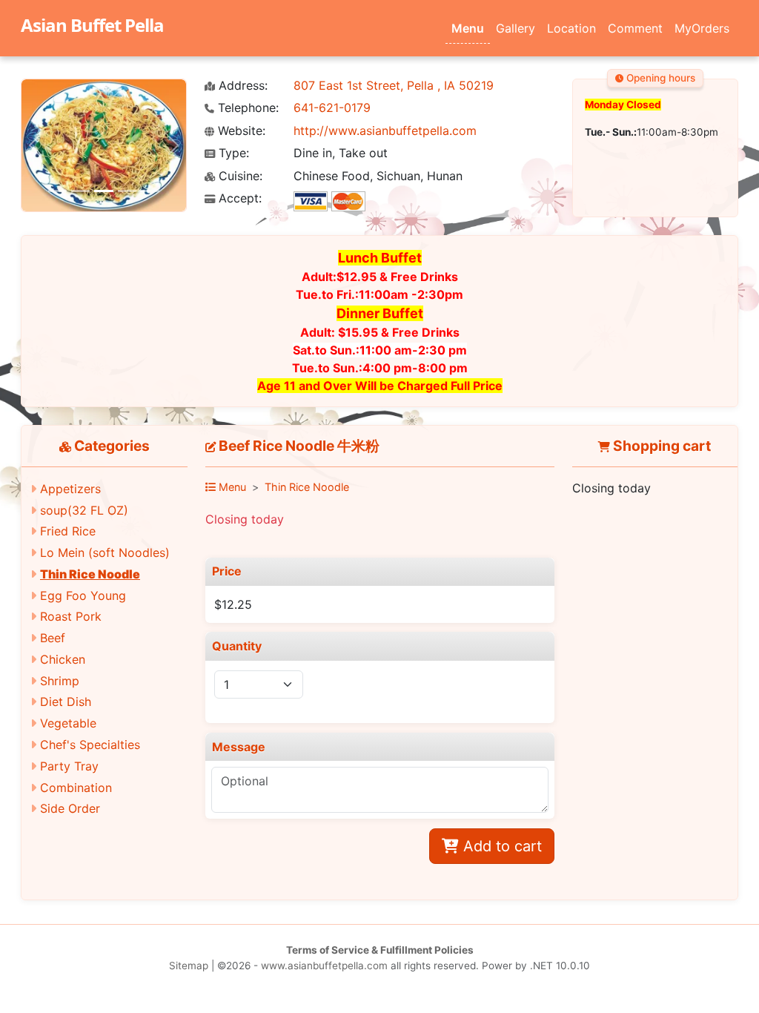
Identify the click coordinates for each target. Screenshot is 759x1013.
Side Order (70, 808)
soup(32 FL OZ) (84, 510)
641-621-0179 (332, 107)
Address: (241, 86)
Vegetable (68, 723)
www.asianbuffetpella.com (324, 965)
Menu (467, 28)
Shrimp (59, 680)
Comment (635, 28)
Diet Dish (65, 701)
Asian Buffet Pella (92, 25)
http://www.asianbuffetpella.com (385, 130)
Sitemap (188, 965)
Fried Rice (68, 531)
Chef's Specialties (90, 744)
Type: (232, 153)
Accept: (238, 198)
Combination (76, 787)
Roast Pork (71, 616)
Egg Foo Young (83, 595)
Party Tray (69, 766)
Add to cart (500, 846)
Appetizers (70, 488)
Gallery (515, 28)
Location (571, 28)
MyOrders (702, 28)
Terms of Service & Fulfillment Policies (380, 950)
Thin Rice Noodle (90, 574)
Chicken (62, 659)
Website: (239, 131)
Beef (52, 637)
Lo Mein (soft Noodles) (105, 552)
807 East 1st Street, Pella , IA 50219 (394, 85)
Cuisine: (238, 176)
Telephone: (246, 108)
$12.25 (233, 604)
